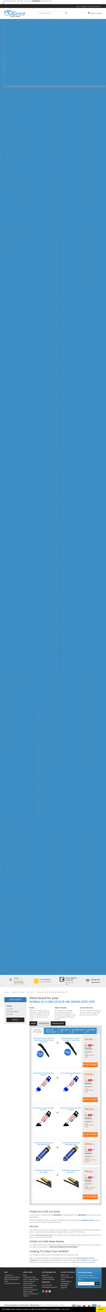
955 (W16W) (35, 64)
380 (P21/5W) (86, 45)
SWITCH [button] (15, 1020)
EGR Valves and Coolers (65, 859)
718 (62, 485)
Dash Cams (10, 720)
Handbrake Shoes (88, 844)
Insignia (63, 601)
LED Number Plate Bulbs (14, 105)
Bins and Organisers (13, 730)
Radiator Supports (63, 840)
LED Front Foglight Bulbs (14, 91)
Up (62, 672)
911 (62, 487)
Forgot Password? (95, 6)
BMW (58, 271)
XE (61, 375)
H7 (32, 30)
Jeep (37, 761)
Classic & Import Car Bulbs (15, 51)
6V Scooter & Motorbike (14, 55)
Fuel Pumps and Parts (90, 886)
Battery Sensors (37, 852)
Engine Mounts (62, 861)
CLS (62, 421)
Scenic (63, 516)
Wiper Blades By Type (13, 190)
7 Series (63, 280)
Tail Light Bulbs (11, 39)
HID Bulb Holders (88, 161)
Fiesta (63, 348)
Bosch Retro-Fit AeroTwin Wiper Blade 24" (43, 1109)
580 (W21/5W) (87, 49)
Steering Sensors (63, 923)
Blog (24, 1275)
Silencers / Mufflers (89, 865)
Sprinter (63, 437)
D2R (32, 161)
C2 (62, 300)
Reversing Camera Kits (90, 728)
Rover (37, 792)
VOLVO (59, 608)
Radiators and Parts (38, 913)
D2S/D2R (60, 180)
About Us (45, 1275)
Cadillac (38, 724)
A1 (61, 236)
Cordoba (64, 549)
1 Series (63, 273)
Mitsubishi (39, 780)
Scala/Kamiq (65, 583)
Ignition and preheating (14, 854)
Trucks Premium (66, 527)
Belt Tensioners (36, 834)
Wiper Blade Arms (88, 199)
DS (57, 327)
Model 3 (64, 593)
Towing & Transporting (14, 734)
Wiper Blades (10, 184)
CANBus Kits (86, 265)
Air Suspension (87, 913)
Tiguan (63, 659)
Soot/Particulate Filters (90, 867)
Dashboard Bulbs (12, 49)
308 (62, 475)
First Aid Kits (86, 736)
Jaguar (38, 759)
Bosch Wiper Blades (38, 186)
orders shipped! (19, 981)
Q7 (62, 265)
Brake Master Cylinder (90, 838)
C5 (62, 307)
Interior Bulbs (10, 47)
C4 (62, 305)
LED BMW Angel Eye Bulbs (40, 149)
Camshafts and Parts (64, 850)
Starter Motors (36, 861)
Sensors (60, 877)
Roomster (64, 581)
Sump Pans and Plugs (65, 879)
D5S (32, 174)
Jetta (62, 645)
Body (8, 836)
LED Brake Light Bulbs (13, 101)
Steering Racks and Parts (66, 921)
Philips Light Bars (12, 246)
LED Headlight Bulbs (13, 89)
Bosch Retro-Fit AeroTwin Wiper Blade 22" (71, 1109)
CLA (62, 417)
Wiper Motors (36, 942)
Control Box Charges (64, 852)
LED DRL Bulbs (10, 97)
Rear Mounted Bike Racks (66, 717)
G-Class (64, 425)
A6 (62, 255)
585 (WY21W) (61, 53)
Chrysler (38, 728)
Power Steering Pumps (65, 919)
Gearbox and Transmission (16, 850)
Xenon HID (9, 155)
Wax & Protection (63, 688)
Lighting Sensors (88, 940)
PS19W (59, 120)
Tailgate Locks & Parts (90, 908)
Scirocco (64, 655)
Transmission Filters (89, 877)
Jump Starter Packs (13, 827)
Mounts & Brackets (89, 271)
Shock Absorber (88, 921)
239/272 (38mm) (37, 132)
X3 (61, 286)
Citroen (38, 730)
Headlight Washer (37, 935)
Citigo (63, 566)
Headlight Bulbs (11, 22)
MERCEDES (60, 402)
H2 (32, 24)
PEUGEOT (60, 466)
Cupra (37, 732)
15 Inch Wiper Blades (64, 199)
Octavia (64, 576)
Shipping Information (12, 1277)
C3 (62, 302)
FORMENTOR (65, 315)
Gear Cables (10, 913)
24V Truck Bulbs (11, 57)
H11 (32, 37)
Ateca (63, 547)
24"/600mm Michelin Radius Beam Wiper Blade (43, 1143)
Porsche (60, 483)
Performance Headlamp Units (17, 234)
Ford (58, 344)
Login (78, 6)
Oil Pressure (61, 871)
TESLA (58, 591)
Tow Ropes (61, 751)
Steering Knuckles (88, 923)
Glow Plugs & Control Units (66, 902)
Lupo (62, 649)
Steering (9, 859)
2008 (62, 468)
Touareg (64, 661)
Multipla (63, 338)
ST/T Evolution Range (89, 273)
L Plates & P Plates (12, 738)
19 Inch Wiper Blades (64, 207)
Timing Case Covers (38, 838)
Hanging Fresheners (38, 684)
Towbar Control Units (13, 935)
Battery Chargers (63, 734)
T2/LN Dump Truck (67, 439)
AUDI (58, 234)
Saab (37, 794)
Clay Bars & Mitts (63, 686)
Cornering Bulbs (11, 26)
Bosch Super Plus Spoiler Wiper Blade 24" (43, 1074)
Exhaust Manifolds (88, 852)
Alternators (35, 850)
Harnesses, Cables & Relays (92, 157)
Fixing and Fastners (64, 935)
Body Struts (61, 834)
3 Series (63, 275)
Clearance (9, 958)
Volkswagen (35, 234)
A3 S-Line (64, 244)
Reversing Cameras (89, 730)
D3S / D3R (34, 114)
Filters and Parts (11, 910)
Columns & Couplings (65, 913)
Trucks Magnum (67, 524)
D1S (32, 159)
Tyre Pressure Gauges (90, 693)
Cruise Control (36, 854)
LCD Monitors (87, 724)
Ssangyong (39, 801)
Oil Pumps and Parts (64, 873)
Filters (8, 846)
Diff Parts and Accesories (15, 904)
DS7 (62, 331)
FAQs (6, 1281)
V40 (62, 616)
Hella (33, 197)
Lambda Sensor (88, 861)
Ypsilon (63, 385)
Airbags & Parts (87, 900)
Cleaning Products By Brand (16, 688)
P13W (58, 118)
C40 (62, 610)
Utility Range (86, 278)
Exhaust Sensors (88, 857)
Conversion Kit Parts (13, 161)
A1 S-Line (64, 238)
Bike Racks (9, 717)
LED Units (9, 118)
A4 (62, 248)
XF (61, 323)
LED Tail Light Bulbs (12, 103)
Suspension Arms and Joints (92, 927)
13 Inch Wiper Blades (64, 195)
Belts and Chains (12, 834)
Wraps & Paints (11, 701)
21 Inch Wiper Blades (64, 211)
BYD (36, 722)
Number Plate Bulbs (13, 41)
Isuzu (37, 755)
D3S (32, 168)
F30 (62, 282)
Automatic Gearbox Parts (15, 900)
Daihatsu (38, 738)
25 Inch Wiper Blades (64, 219)
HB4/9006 (60, 176)
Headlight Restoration (14, 695)
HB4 (32, 43)
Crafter (63, 637)
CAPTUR (63, 502)
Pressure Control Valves (91, 896)
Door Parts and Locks (90, 902)
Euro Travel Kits (87, 716)
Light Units (9, 232)
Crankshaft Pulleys (63, 857)
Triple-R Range (87, 275)
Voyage (64, 674)
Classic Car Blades (89, 203)
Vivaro (63, 603)
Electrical (9, 840)
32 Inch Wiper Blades (64, 228)
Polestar (38, 786)
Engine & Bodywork (64, 705)
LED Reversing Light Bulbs (15, 107)
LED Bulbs (8, 87)
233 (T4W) (85, 37)
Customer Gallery (29, 1277)
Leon (62, 554)
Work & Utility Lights (89, 261)
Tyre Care (9, 691)
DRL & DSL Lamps (88, 255)
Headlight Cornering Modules (93, 168)
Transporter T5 (66, 668)
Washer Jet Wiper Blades (91, 197)
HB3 (32, 41)
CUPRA (59, 313)
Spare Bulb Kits (87, 720)
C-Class (64, 415)
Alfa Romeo (39, 715)
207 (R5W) (85, 35)
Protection (60, 946)
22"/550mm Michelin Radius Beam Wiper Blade (71, 1143)
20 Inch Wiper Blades (64, 209)
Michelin (34, 190)
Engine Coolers (36, 904)
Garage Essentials (12, 867)
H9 (32, 35)
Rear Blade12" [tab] (91, 1031)
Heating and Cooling (13, 852)
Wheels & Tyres (62, 691)
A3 (62, 242)
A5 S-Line (64, 253)
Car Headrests (11, 728)
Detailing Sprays (63, 695)
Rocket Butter (87, 684)
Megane (64, 514)
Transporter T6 (66, 670)
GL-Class (64, 427)
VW (58, 626)
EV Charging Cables (13, 825)
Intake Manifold (62, 867)
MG (36, 776)
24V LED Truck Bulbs (13, 124)
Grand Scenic (66, 508)
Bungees (60, 749)
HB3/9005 (60, 174)
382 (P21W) (60, 45)
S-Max (63, 361)
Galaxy (63, 354)
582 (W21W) (61, 51)
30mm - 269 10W (12, 76)
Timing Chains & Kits (38, 840)
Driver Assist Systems (39, 857)
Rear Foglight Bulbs (13, 35)
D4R (32, 170)
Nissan (59, 458)
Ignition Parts (61, 906)
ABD (32, 195)
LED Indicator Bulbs (13, 95)
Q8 (62, 267)
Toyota (37, 807)
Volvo (37, 813)
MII (62, 556)
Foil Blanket (86, 739)
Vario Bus (64, 444)
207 (62, 471)
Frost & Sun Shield (88, 741)
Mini (58, 450)
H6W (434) (86, 41)
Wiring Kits (85, 280)
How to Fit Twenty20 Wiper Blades (30, 1291)
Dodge (37, 740)
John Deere (61, 381)
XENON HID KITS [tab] (58, 1023)
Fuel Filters (86, 873)
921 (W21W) (86, 68)
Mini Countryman (67, 454)
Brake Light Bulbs (12, 37)
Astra (63, 599)
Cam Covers (61, 848)
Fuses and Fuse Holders (65, 937)
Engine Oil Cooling (38, 908)
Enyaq (63, 568)
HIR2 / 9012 (35, 91)
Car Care (8, 680)
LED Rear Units (11, 238)
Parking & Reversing (13, 724)
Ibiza (62, 551)
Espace (63, 506)
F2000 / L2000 (66, 394)
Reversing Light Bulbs (13, 43)
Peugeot (38, 784)
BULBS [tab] (33, 1023)
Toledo (63, 560)
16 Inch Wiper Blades (64, 201)
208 (62, 473)
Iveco (59, 367)
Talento (63, 340)
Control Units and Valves (40, 902)
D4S (32, 172)
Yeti (62, 587)
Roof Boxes (10, 713)
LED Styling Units (37, 151)
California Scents (37, 682)
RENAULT (59, 500)
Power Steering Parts (64, 917)
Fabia (63, 570)
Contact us (8, 1275)
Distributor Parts (62, 900)
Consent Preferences (12, 1283)
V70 (62, 620)
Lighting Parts (11, 875)
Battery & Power (11, 821)
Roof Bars (9, 711)
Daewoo (38, 736)
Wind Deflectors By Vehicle (91, 711)
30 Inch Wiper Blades (64, 226)
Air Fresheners (11, 682)
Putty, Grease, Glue (63, 948)
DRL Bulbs (9, 32)
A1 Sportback (65, 240)
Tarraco (64, 558)
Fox (62, 641)
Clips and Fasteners (64, 836)
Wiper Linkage (36, 940)
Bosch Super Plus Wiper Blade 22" (71, 1074)
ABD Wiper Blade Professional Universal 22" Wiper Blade (71, 1039)
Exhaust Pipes (87, 854)
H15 (32, 39)
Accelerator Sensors (38, 848)
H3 (32, 26)
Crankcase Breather (64, 854)
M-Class (64, 431)
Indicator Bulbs (11, 30)
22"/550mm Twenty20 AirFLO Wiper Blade (71, 1171)
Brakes (8, 838)
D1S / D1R (34, 109)
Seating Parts (87, 904)
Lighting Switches (88, 942)
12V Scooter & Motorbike (14, 53)
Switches (34, 865)
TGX (62, 398)
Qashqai (64, 462)
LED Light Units (11, 964)
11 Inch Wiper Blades (64, 190)
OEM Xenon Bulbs (12, 967)
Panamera (65, 493)
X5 (62, 288)
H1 (32, 22)
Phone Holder (87, 751)
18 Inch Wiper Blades (64, 205)
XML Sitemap (34, 1305)
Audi (83, 244)
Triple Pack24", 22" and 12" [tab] (51, 1031)
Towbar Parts (10, 863)
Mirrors (8, 869)
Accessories (61, 703)
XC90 (63, 622)
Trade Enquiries (47, 1277)
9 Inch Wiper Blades (64, 186)
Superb (63, 585)
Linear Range (87, 269)
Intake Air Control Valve (65, 865)
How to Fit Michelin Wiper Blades (30, 1287)
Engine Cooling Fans (38, 906)
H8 (32, 32)
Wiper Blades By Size (13, 188)
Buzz (62, 632)
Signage (9, 873)
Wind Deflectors (11, 715)
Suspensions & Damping (15, 861)
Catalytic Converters (89, 848)
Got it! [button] (101, 1309)
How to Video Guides (31, 1279)
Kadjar (63, 510)
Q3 (62, 263)
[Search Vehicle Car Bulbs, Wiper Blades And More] (66, 13)
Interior (8, 857)
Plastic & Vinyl (62, 699)
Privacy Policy (24, 1305)
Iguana (33, 192)
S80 (62, 614)
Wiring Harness (36, 867)
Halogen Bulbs (10, 20)
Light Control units (88, 938)
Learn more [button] (65, 1309)
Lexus (37, 767)
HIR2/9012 (60, 178)
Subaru (38, 803)
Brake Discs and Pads (90, 836)
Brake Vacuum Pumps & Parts (93, 840)
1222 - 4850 (65, 404)
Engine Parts (10, 842)
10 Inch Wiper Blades (64, 188)
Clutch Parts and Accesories (16, 902)
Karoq (63, 572)
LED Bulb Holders (12, 120)
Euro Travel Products (89, 718)
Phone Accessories (13, 736)
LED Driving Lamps (88, 257)
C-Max (63, 346)
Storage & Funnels (63, 950)
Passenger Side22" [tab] (77, 1031)
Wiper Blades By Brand (14, 186)
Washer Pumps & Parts (39, 944)
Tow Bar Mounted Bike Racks (67, 722)
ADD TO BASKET (91, 1065)
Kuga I (63, 356)
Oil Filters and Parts (89, 875)
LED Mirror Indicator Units (15, 240)
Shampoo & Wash (63, 682)
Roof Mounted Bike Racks (66, 720)
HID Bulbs (85, 163)
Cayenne (64, 489)
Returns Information (11, 1279)
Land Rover (61, 390)
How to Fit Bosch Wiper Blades (29, 1282)
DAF (58, 319)
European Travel (12, 722)
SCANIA (59, 535)
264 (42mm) (35, 134)
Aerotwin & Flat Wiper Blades (92, 186)
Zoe (62, 531)
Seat (58, 543)
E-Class (63, 423)
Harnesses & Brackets (14, 248)
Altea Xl (63, 545)
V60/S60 (64, 618)
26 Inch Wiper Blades (64, 221)
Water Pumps (62, 888)
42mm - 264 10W (12, 80)
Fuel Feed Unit (87, 881)
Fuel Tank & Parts (88, 892)
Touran (63, 664)
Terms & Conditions (11, 1305)
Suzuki (37, 805)
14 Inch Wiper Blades (64, 197)
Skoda (37, 798)
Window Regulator (63, 842)
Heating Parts (36, 910)
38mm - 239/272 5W (13, 78)
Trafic (63, 518)
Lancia (59, 383)
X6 (62, 290)
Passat (63, 651)
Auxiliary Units (10, 242)
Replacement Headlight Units (16, 236)
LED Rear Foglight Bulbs (14, 99)
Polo (62, 653)
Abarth (37, 713)
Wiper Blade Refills (88, 205)
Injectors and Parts (89, 859)
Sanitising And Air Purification (16, 697)
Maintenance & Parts (13, 832)
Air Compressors (88, 688)
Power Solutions (11, 726)
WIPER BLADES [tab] (44, 1023)
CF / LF (63, 321)
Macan (63, 491)
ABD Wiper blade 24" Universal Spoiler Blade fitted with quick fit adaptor (44, 1040)
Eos (62, 639)
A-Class (64, 406)
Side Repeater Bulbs (13, 45)
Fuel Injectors (87, 884)
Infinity (37, 753)
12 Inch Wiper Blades (64, 192)
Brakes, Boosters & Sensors (92, 842)
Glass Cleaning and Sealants (67, 693)
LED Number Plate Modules (92, 240)
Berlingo (64, 298)
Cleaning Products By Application (14, 685)
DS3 (62, 309)
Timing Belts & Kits (37, 836)
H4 (32, 28)
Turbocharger (62, 886)
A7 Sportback (65, 259)
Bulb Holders (86, 936)
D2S (32, 163)
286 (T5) (9, 149)
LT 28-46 (64, 647)
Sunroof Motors (87, 906)
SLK (62, 435)
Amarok (64, 628)
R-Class (63, 433)
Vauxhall (60, 597)
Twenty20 (34, 188)
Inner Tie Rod (61, 915)
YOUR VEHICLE (15, 999)
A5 (62, 251)
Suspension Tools (88, 929)
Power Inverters (62, 738)
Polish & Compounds (64, 684)
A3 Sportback (66, 246)
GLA (62, 429)
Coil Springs (86, 917)
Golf (62, 643)
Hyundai (38, 751)
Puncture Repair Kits (89, 691)
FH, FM (63, 612)
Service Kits (10, 919)
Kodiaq (63, 574)
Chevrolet (38, 726)
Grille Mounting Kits (89, 267)
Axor (62, 410)
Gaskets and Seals (63, 863)
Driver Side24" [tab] (64, 1031)
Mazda (37, 771)
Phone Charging (88, 749)
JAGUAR (59, 373)
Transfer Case (11, 921)
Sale (7, 954)
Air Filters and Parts (89, 871)
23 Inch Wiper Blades (64, 215)
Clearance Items (48, 1279)
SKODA (59, 564)
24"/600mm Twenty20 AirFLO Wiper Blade (43, 1171)
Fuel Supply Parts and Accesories (90, 889)
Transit (63, 363)
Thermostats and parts (39, 915)
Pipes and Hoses (63, 875)
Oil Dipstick (61, 869)
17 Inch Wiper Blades (64, 203)
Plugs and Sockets (38, 859)
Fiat (58, 336)
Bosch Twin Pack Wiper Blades (93, 195)
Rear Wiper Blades (88, 192)
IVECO (37, 757)
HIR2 (32, 45)
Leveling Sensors (88, 919)
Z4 (62, 292)
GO (97, 1284)
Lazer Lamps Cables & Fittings (93, 284)
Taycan (63, 495)
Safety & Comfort (12, 732)
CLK (62, 419)
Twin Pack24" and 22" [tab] (37, 1031)
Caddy (63, 634)
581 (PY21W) (61, 49)
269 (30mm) (35, 136)
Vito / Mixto (65, 446)
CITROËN (60, 296)
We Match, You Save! (70, 981)
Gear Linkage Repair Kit (14, 915)
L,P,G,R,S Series (66, 539)
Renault (38, 790)
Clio (62, 504)
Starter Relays (36, 863)
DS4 (62, 329)
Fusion (63, 352)
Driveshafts (10, 906)
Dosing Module (87, 850)
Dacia (37, 734)
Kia (36, 763)
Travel (7, 709)
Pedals (59, 838)
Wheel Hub (86, 931)
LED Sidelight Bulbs (12, 93)
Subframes (86, 925)
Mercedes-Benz (41, 774)
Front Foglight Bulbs (13, 24)
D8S (32, 176)
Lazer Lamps (10, 244)
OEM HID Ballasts (88, 170)
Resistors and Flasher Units (15, 122)
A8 (62, 261)
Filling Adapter (11, 908)
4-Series (64, 537)
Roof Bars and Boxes (13, 969)
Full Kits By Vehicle (37, 711)
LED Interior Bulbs (12, 112)
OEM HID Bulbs (11, 157)
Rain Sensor (35, 937)
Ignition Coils (61, 904)
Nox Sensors (86, 894)
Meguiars (85, 682)
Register (84, 6)
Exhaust (8, 844)
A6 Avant (64, 257)
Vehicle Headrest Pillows (91, 743)
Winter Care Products (13, 699)
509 (7, 151)
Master (63, 512)
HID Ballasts (86, 159)
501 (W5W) (86, 39)
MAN (58, 392)
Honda (37, 749)
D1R (32, 157)
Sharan (63, 657)
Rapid (63, 578)
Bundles (60, 701)
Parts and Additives (89, 863)
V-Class (64, 441)
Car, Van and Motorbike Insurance (49, 1286)
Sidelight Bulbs (11, 28)
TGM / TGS (64, 396)
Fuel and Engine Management (17, 848)
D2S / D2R (34, 112)
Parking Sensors (88, 726)
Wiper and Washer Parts (14, 865)
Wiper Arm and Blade (90, 201)
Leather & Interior (63, 697)
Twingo (63, 529)
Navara (63, 460)
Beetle (63, 630)
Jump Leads (61, 736)
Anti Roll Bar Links (88, 915)
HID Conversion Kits (13, 159)
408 (62, 477)
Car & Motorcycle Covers (15, 693)
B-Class (64, 412)
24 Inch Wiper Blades (64, 217)
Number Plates (11, 871)
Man (37, 769)
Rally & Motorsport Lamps (91, 259)
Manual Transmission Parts (16, 917)
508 (62, 479)
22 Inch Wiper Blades (64, 213)
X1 (61, 284)
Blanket (84, 734)
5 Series (63, 278)
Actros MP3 (65, 408)
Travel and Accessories (14, 971)
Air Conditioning (37, 900)
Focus (63, 350)
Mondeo (64, 358)
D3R (32, 165)
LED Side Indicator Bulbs (14, 109)
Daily (62, 369)
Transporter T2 (66, 666)
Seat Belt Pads (87, 745)
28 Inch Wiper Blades (64, 224)
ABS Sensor (86, 834)
